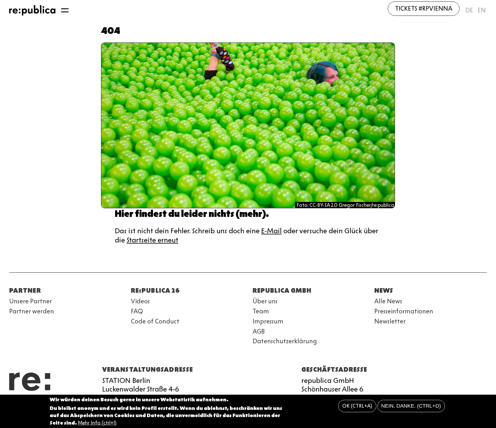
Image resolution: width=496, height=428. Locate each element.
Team (261, 311)
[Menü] (65, 10)
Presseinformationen (403, 311)
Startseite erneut (152, 240)
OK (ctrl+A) (357, 406)
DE (469, 10)
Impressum (268, 321)
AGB (259, 331)
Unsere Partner (30, 301)
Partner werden (31, 311)
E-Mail (271, 230)
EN (482, 10)
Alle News (388, 301)
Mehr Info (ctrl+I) (97, 423)
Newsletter (390, 321)
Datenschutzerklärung (285, 341)
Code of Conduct (155, 321)
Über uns (265, 301)
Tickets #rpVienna (423, 8)
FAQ (137, 311)
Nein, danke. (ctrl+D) (411, 406)
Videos (140, 301)
